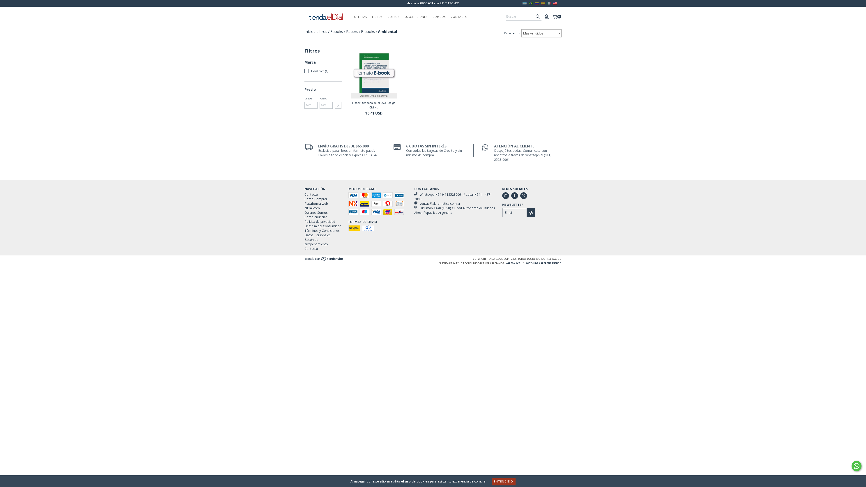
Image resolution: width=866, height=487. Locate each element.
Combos (439, 17)
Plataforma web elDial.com (316, 205)
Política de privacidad (319, 221)
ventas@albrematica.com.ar (440, 203)
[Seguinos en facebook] (514, 195)
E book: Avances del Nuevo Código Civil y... (373, 105)
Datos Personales (317, 235)
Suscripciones (416, 17)
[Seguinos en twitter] (523, 195)
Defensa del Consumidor (322, 226)
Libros (377, 17)
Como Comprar (315, 199)
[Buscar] (537, 16)
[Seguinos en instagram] (505, 195)
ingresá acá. (513, 263)
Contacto (459, 17)
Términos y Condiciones (322, 230)
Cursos (393, 17)
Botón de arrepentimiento (316, 241)
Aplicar (338, 105)
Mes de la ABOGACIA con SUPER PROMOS (433, 3)
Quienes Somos (316, 212)
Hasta (323, 98)
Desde (308, 98)
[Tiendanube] (324, 260)
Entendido (503, 481)
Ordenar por (512, 33)
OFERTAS (360, 17)
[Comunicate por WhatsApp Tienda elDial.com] (856, 466)
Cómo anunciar (315, 217)
